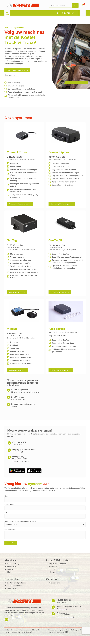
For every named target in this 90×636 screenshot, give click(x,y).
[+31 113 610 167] (9, 443)
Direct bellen (16, 445)
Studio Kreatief (27, 632)
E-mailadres (9, 504)
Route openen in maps (20, 461)
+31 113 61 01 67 (64, 600)
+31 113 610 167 (19, 442)
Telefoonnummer (11, 513)
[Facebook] (6, 620)
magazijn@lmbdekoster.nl (23, 449)
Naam (6, 496)
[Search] (75, 5)
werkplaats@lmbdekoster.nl (69, 606)
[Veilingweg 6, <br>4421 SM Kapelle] (9, 457)
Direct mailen (16, 452)
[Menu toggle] (7, 12)
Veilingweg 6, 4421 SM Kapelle (19, 458)
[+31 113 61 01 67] (53, 601)
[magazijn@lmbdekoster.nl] (9, 450)
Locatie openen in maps (65, 617)
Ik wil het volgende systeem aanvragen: (20, 521)
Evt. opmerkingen (11, 529)
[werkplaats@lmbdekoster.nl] (53, 607)
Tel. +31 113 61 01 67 (65, 13)
